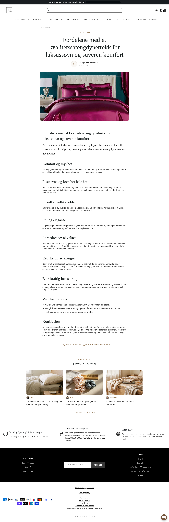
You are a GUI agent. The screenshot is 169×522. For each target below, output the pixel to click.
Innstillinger (28, 471)
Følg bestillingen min (140, 467)
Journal (108, 20)
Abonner (98, 465)
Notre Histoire (92, 20)
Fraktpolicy (84, 493)
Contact (127, 20)
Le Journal (45, 28)
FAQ (118, 20)
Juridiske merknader (84, 506)
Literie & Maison (20, 20)
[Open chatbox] (164, 517)
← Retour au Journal (85, 412)
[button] (156, 10)
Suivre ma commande (146, 20)
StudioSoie (90, 516)
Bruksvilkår (84, 501)
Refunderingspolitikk (84, 488)
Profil (28, 467)
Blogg (140, 475)
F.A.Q (140, 459)
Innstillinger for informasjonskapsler (84, 508)
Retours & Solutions (140, 471)
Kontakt (140, 463)
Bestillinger (28, 463)
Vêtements (38, 20)
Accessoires (73, 20)
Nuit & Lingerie (55, 20)
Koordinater (84, 503)
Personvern (84, 498)
